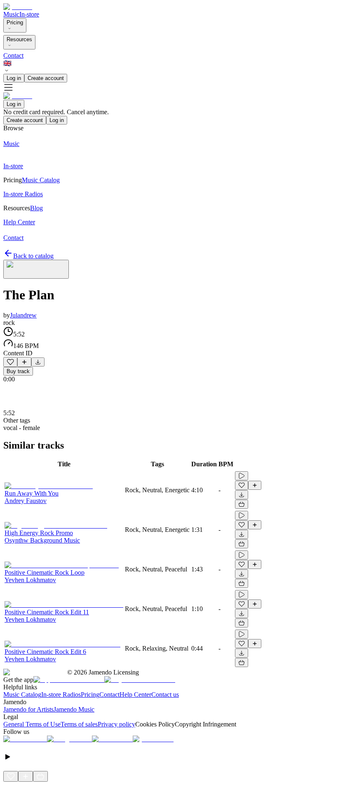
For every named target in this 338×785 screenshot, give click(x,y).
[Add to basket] (241, 504)
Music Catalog (22, 694)
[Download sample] (38, 362)
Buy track (18, 371)
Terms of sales (79, 724)
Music (11, 14)
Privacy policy (116, 724)
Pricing (15, 22)
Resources (19, 39)
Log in (14, 78)
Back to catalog (33, 255)
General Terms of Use (32, 724)
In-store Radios (61, 694)
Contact (13, 55)
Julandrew (23, 315)
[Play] (36, 269)
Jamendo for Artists (28, 709)
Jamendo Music (74, 709)
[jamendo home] (17, 6)
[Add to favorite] (10, 362)
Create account (46, 78)
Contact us (165, 694)
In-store (29, 14)
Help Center (135, 694)
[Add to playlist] (24, 362)
